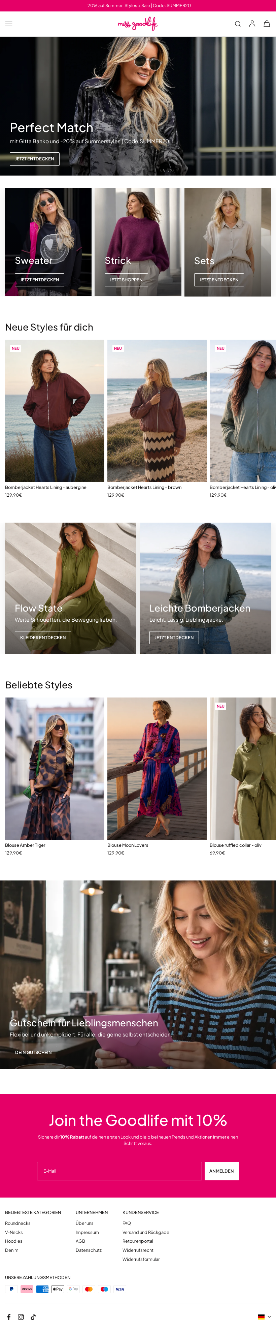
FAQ (127, 1223)
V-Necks (14, 1232)
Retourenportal (138, 1241)
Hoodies (14, 1241)
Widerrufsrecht (138, 1250)
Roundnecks (18, 1223)
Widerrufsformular (141, 1259)
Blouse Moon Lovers (127, 845)
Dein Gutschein (33, 1052)
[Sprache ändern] (264, 1317)
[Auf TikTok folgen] (33, 1317)
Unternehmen (92, 1212)
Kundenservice (141, 1212)
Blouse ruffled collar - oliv (236, 845)
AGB (80, 1241)
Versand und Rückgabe (146, 1232)
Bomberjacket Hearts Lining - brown (144, 487)
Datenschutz (89, 1250)
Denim (12, 1250)
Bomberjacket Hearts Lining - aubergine (46, 487)
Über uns (85, 1223)
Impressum (87, 1232)
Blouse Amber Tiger (25, 845)
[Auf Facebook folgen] (8, 1317)
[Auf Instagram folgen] (21, 1317)
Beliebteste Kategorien (33, 1212)
